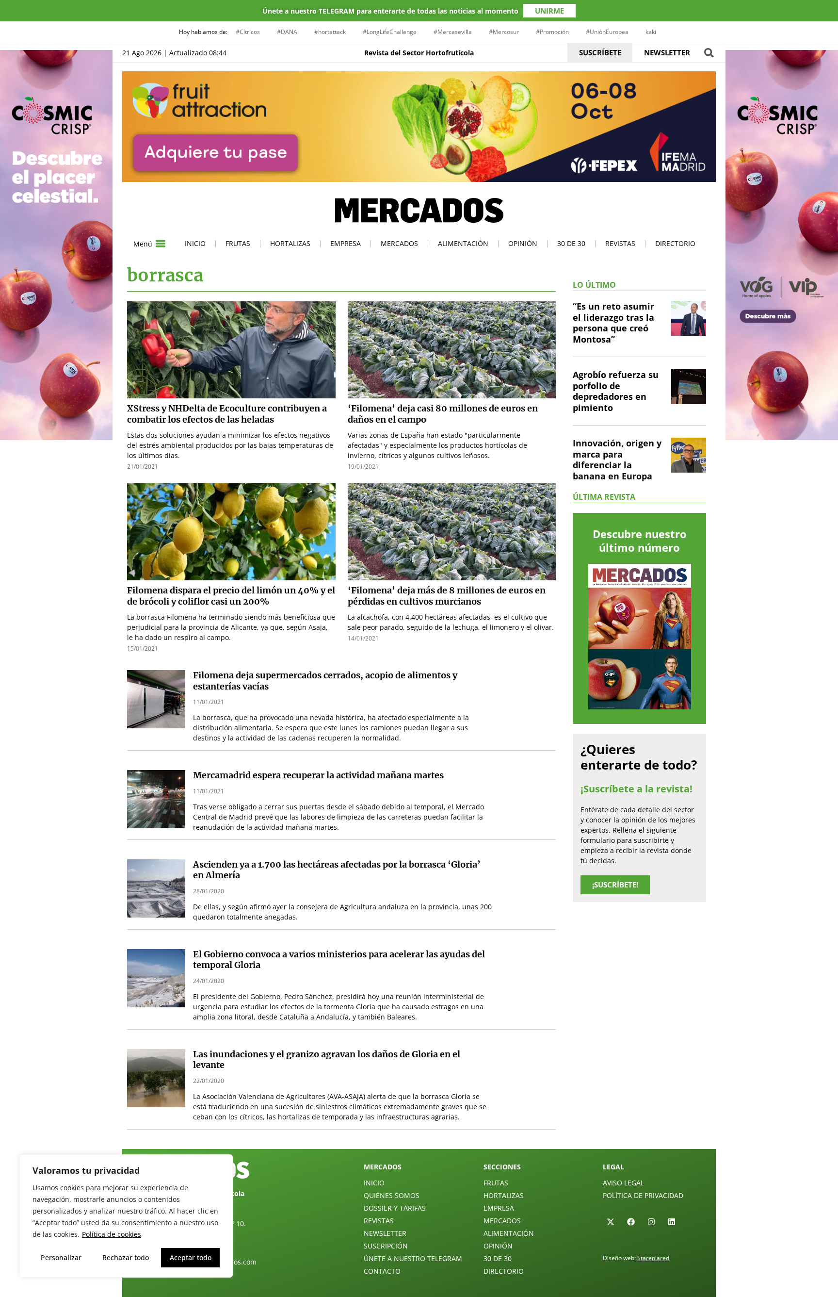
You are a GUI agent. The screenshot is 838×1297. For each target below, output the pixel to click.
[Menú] (160, 243)
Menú (142, 243)
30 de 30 (571, 243)
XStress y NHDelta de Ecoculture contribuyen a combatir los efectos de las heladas (227, 414)
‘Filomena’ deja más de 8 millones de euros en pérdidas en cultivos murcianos (447, 596)
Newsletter (385, 1233)
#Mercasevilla (453, 32)
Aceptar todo (190, 1257)
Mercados (399, 243)
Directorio (675, 243)
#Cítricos (248, 32)
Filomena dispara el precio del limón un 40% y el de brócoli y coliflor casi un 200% (231, 596)
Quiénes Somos (391, 1195)
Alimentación (463, 243)
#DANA (287, 32)
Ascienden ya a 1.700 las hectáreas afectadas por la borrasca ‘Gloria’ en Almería (337, 870)
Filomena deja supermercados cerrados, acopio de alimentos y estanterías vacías (325, 681)
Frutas (238, 243)
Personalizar (61, 1257)
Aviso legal (623, 1182)
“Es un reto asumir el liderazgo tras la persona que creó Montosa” (613, 322)
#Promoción (552, 32)
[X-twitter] (610, 1222)
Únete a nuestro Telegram (413, 1258)
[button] (709, 53)
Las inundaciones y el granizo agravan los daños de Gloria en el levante (326, 1060)
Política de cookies (111, 1234)
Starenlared (653, 1258)
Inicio (195, 243)
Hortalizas (290, 243)
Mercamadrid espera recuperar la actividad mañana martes (318, 775)
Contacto (382, 1271)
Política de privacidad (643, 1195)
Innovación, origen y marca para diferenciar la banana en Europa (617, 459)
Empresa (345, 243)
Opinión (522, 243)
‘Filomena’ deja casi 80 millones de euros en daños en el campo (443, 414)
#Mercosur (504, 32)
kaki (650, 32)
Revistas (620, 243)
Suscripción (386, 1245)
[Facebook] (631, 1222)
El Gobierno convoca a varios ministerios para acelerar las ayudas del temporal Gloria (339, 960)
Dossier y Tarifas (395, 1208)
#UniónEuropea (607, 32)
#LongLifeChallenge (390, 32)
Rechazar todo (125, 1257)
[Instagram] (651, 1222)
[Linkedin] (671, 1222)
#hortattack (330, 32)
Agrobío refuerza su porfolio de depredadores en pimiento (616, 391)
